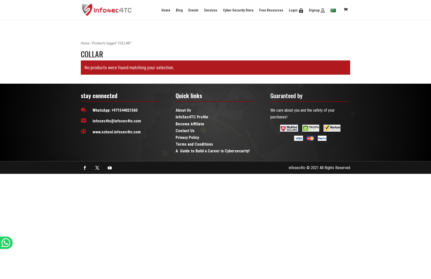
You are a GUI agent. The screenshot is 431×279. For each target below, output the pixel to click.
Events (193, 10)
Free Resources (271, 10)
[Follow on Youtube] (110, 168)
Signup (314, 10)
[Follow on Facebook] (85, 168)
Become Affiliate (190, 124)
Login (293, 10)
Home (165, 10)
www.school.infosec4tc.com (117, 132)
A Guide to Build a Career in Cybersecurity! (213, 151)
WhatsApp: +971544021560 (115, 110)
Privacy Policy (187, 137)
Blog (179, 10)
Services (210, 10)
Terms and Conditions (194, 144)
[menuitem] (333, 10)
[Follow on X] (97, 168)
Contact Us (185, 130)
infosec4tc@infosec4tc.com (117, 121)
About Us (183, 110)
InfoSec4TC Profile (192, 117)
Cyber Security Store (238, 10)
